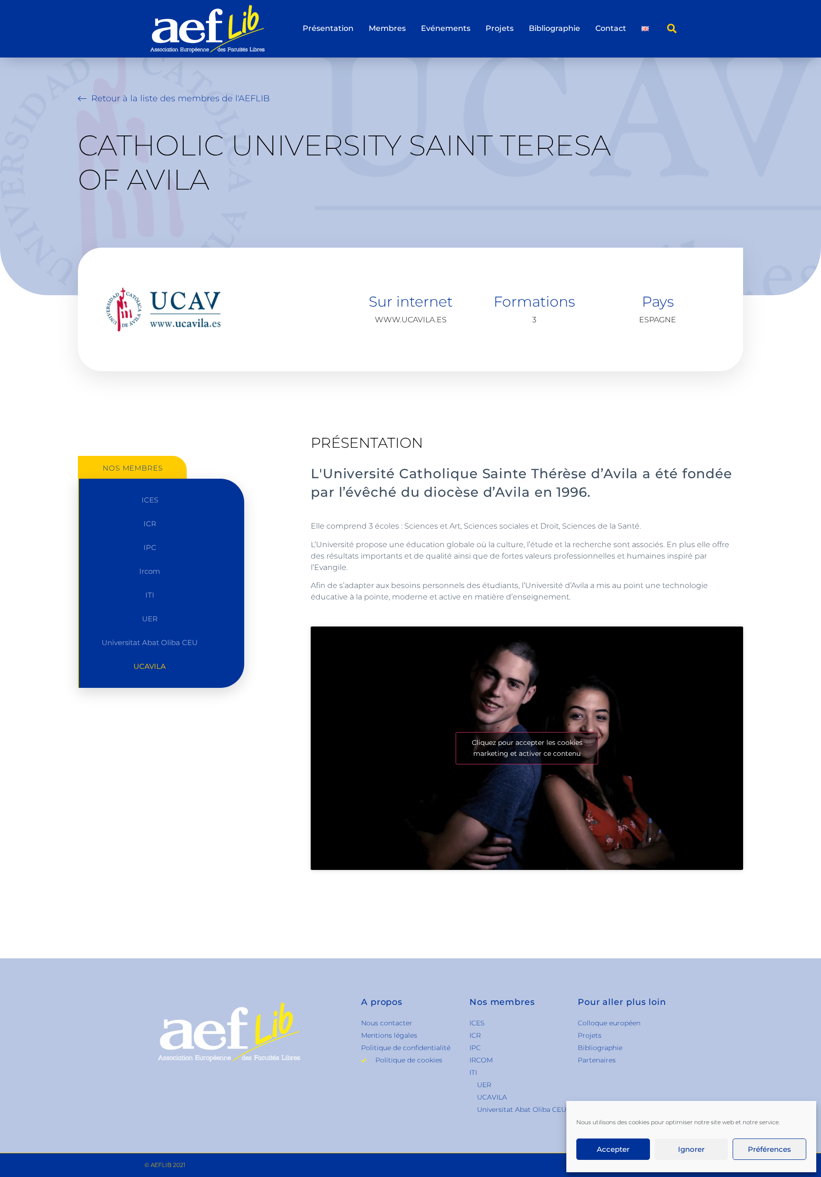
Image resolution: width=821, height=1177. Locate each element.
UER (150, 618)
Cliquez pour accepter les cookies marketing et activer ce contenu (527, 748)
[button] (671, 28)
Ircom (149, 571)
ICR (149, 523)
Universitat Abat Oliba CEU (150, 642)
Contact (610, 28)
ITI (149, 594)
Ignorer (691, 1149)
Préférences (769, 1149)
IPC (149, 547)
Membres (387, 28)
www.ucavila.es (411, 319)
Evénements (445, 28)
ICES (150, 499)
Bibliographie (554, 28)
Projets (500, 28)
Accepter (613, 1149)
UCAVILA (150, 666)
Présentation (328, 28)
